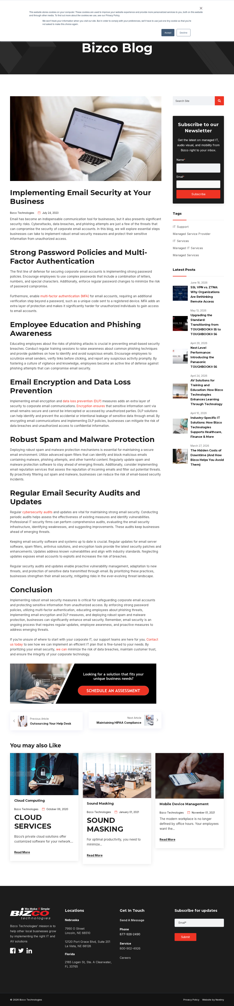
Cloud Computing (29, 801)
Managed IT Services (188, 248)
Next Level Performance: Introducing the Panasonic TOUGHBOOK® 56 (203, 357)
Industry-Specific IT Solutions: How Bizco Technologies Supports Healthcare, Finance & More (206, 427)
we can (61, 649)
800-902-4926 (130, 948)
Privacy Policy (191, 999)
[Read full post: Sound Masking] (117, 775)
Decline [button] (183, 32)
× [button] (201, 7)
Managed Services (186, 255)
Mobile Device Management (184, 804)
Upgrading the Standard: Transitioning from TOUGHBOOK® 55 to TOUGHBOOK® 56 (205, 324)
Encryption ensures (91, 406)
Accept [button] (168, 32)
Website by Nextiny (211, 999)
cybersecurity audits (37, 512)
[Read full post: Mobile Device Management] (189, 775)
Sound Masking (100, 804)
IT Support (180, 227)
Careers (125, 958)
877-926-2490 (130, 934)
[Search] (219, 100)
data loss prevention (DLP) (82, 401)
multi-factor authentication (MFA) (64, 296)
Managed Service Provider (192, 234)
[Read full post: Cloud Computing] (44, 774)
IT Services (181, 241)
